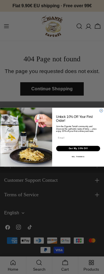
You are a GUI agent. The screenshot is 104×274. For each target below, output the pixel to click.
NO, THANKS (78, 156)
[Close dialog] (101, 110)
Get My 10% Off (78, 148)
